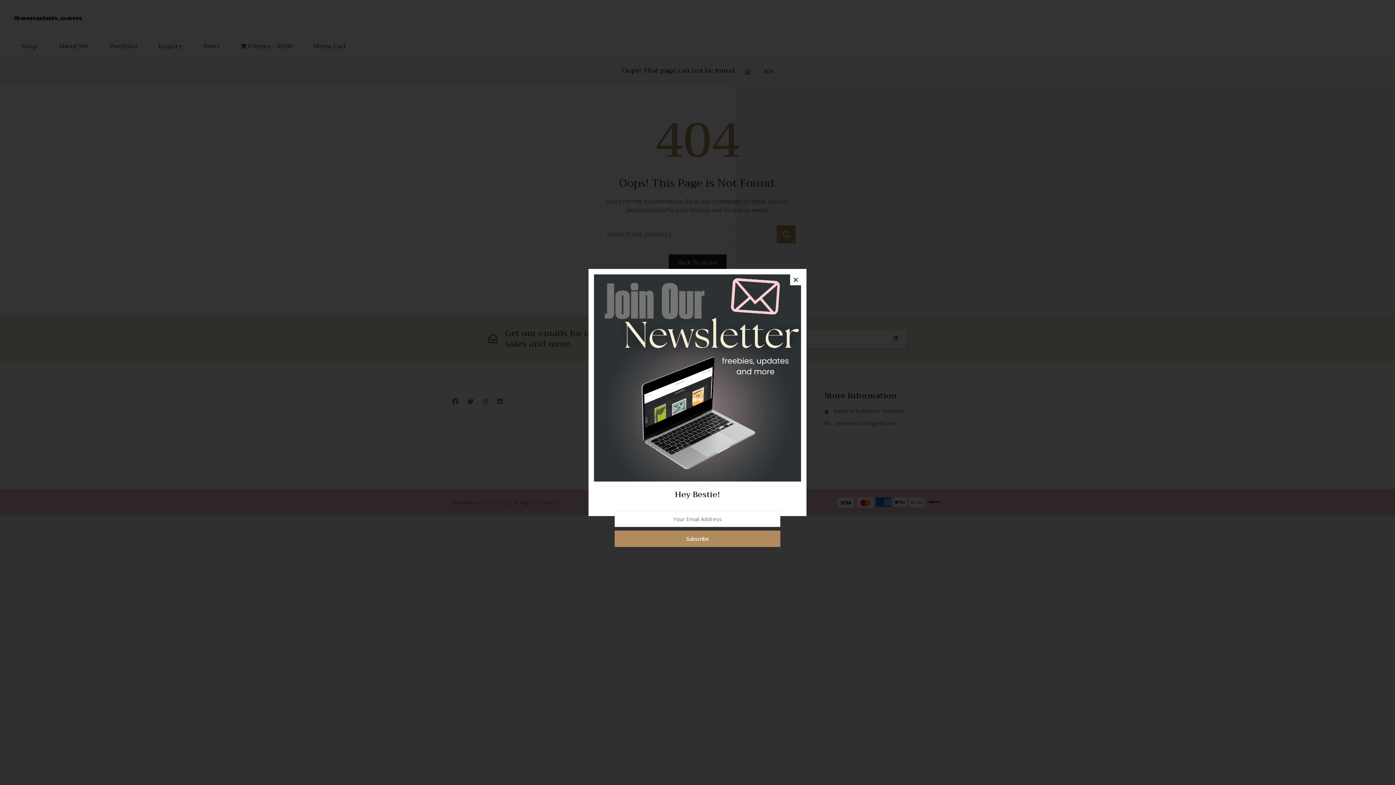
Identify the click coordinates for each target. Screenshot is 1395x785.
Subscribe (697, 538)
